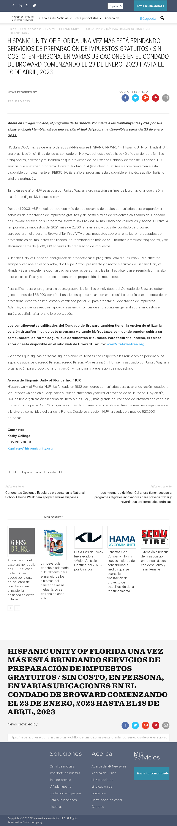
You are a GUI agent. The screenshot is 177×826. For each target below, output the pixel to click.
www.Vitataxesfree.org (125, 344)
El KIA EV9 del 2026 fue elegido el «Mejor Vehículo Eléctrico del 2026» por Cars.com (88, 561)
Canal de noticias (62, 766)
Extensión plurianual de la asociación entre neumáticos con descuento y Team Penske (155, 561)
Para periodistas (86, 18)
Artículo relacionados (24, 517)
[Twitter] (34, 5)
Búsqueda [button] (148, 18)
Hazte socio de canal (107, 800)
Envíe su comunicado (150, 5)
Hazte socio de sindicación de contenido (102, 786)
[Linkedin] (20, 5)
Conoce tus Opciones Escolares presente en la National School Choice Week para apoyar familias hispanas (45, 495)
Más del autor (53, 517)
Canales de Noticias (54, 18)
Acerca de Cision (104, 773)
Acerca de (112, 18)
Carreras (98, 806)
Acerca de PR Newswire (109, 766)
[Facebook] (13, 5)
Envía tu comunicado (153, 773)
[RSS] (27, 5)
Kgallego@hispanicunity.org (30, 448)
